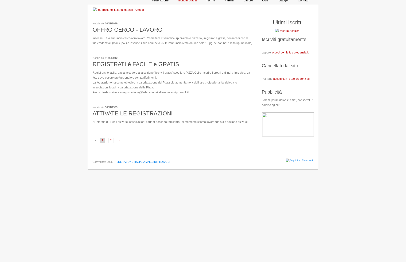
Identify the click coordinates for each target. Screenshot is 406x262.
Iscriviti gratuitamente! (285, 39)
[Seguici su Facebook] (299, 160)
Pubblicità (272, 92)
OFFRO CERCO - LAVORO (128, 30)
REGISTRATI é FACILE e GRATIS (136, 64)
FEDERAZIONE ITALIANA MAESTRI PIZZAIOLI (142, 161)
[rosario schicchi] (287, 31)
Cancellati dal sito (280, 65)
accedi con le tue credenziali (290, 52)
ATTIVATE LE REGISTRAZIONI (133, 113)
